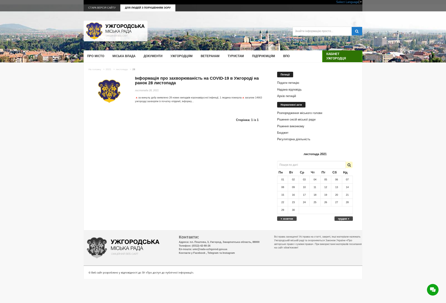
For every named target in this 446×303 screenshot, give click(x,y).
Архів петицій (286, 96)
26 (325, 202)
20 (336, 194)
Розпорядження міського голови (299, 113)
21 (347, 194)
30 (293, 210)
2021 (108, 69)
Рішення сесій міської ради (296, 119)
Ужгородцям (182, 56)
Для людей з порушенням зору (148, 7)
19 (325, 194)
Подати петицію (288, 83)
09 (293, 187)
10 (304, 187)
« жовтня (287, 218)
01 (282, 179)
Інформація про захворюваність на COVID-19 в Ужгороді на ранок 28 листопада (197, 80)
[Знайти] (356, 31)
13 (336, 187)
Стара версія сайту (102, 7)
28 (347, 202)
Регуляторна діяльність (293, 139)
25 (315, 202)
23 (293, 202)
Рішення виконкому (290, 126)
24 (304, 202)
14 (347, 187)
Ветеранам (210, 56)
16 (293, 194)
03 (304, 179)
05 (325, 179)
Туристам (236, 56)
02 (293, 179)
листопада (122, 69)
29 (282, 210)
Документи (153, 56)
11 (315, 187)
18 (315, 194)
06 (336, 179)
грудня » (343, 218)
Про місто (95, 56)
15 (282, 194)
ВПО (286, 56)
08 (282, 187)
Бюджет (283, 132)
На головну (95, 69)
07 (347, 179)
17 (304, 194)
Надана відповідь (289, 89)
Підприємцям (263, 56)
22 (282, 202)
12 (325, 187)
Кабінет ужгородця (336, 56)
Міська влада (123, 56)
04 (315, 179)
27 (336, 202)
